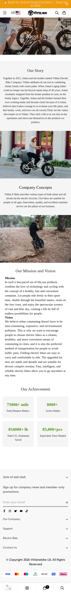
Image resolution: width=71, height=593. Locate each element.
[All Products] (27, 588)
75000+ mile (18, 404)
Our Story (35, 70)
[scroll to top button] (64, 575)
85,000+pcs (52, 429)
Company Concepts (35, 187)
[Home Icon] (6, 12)
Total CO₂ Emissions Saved (18, 437)
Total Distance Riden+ (18, 410)
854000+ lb (18, 429)
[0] (44, 588)
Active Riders (53, 410)
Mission (10, 278)
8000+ (53, 404)
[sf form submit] (62, 502)
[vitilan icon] (4, 511)
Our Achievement (35, 389)
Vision (9, 317)
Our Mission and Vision (35, 271)
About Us (35, 36)
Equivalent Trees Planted (53, 435)
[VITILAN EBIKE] (37, 12)
